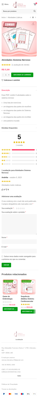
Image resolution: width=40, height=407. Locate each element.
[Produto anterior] (30, 17)
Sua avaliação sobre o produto (14, 212)
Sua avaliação (8, 208)
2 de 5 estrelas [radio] (18, 208)
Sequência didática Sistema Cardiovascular (27, 299)
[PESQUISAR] (34, 11)
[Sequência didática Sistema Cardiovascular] (28, 286)
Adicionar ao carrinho (22, 75)
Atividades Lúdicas (15, 17)
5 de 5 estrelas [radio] (24, 208)
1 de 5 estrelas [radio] (17, 208)
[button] (10, 309)
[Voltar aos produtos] (33, 17)
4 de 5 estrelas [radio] (22, 208)
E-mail (5, 247)
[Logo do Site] (19, 4)
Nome (4, 237)
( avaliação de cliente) (20, 65)
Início (4, 17)
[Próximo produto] (35, 17)
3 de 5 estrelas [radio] (20, 208)
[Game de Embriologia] (10, 286)
